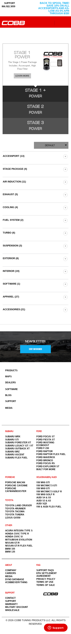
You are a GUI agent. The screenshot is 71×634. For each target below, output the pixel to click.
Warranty (11, 604)
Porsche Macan (15, 482)
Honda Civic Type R (17, 533)
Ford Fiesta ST (45, 439)
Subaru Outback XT (17, 448)
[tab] (35, 64)
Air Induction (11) (14, 181)
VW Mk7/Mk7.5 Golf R (49, 491)
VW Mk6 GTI (43, 482)
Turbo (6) (9, 232)
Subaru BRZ (12, 451)
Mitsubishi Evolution (18, 539)
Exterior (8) (11, 258)
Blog (8, 395)
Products (11, 370)
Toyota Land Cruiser (18, 505)
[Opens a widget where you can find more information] (56, 628)
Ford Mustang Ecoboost (45, 444)
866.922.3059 (8, 6)
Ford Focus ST (45, 436)
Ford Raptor (44, 451)
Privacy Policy (45, 579)
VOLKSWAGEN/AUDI (46, 477)
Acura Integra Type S (19, 530)
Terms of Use (44, 582)
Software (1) (11, 283)
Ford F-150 (42, 448)
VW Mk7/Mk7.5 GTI (46, 485)
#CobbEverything (16, 582)
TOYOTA (9, 500)
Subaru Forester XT (18, 442)
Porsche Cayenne (16, 485)
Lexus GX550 (12, 517)
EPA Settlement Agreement (46, 574)
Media (8, 408)
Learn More (22, 76)
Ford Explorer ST (47, 466)
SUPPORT (9, 3)
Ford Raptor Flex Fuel (51, 454)
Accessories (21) (14, 309)
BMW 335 (10, 549)
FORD (39, 431)
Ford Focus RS (45, 463)
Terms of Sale (45, 585)
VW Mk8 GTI (43, 488)
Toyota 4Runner (15, 508)
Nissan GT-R (12, 542)
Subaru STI (12, 439)
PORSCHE (10, 477)
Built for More (45, 469)
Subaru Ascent (14, 454)
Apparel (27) (11, 296)
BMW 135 (10, 551)
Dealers (10, 382)
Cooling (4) (10, 207)
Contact (10, 598)
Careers (10, 573)
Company (10, 570)
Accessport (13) (13, 156)
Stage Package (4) (15, 168)
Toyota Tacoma (14, 511)
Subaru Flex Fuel (16, 457)
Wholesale (12, 610)
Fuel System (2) (13, 220)
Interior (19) (11, 271)
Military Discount (16, 607)
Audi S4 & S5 (43, 497)
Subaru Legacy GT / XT (19, 445)
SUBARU (9, 431)
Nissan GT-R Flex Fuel (19, 545)
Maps (8, 376)
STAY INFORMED (35, 349)
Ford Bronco (44, 460)
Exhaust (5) (10, 194)
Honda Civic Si (14, 536)
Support (10, 401)
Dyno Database (14, 579)
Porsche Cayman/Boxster (15, 489)
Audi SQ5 (41, 503)
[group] (65, 156)
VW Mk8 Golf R (45, 494)
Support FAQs (45, 570)
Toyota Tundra (14, 514)
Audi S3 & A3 (43, 500)
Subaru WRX (12, 436)
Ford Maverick (45, 457)
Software (11, 389)
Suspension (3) (12, 245)
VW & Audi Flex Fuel (48, 506)
